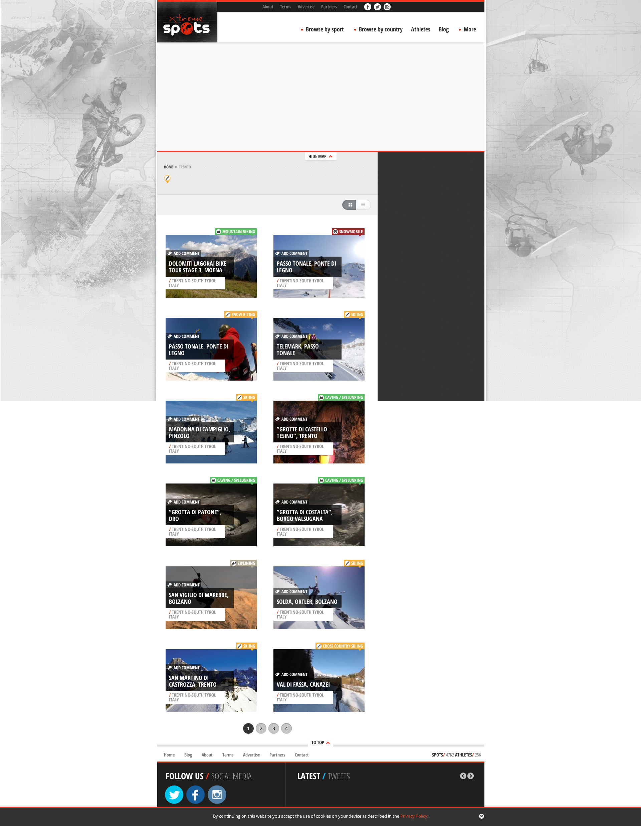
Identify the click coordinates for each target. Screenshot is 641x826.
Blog (444, 29)
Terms (285, 6)
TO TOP (317, 742)
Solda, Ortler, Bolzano (307, 601)
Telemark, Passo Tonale (298, 349)
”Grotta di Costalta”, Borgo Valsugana (305, 515)
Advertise (306, 6)
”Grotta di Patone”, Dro (195, 515)
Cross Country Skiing (343, 646)
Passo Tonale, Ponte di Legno (306, 266)
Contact (351, 6)
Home (168, 167)
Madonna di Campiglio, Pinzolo (199, 432)
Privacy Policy (413, 816)
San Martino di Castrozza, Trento (193, 681)
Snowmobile (351, 232)
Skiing (357, 314)
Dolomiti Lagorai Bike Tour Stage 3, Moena (197, 266)
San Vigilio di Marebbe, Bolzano (199, 598)
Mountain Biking (238, 232)
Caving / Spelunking (344, 397)
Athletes (420, 29)
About (267, 6)
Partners (329, 6)
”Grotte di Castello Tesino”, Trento (302, 432)
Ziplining (246, 563)
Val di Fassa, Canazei (303, 684)
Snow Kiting (243, 314)
